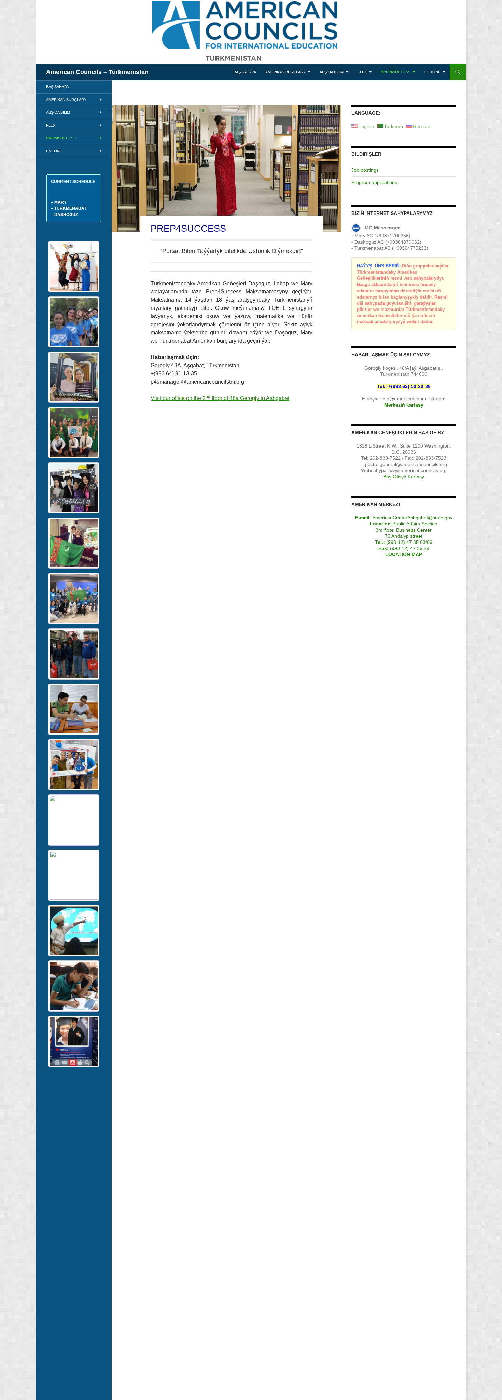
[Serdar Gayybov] (73, 930)
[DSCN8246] (73, 487)
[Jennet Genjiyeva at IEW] (73, 820)
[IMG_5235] (73, 598)
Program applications (374, 182)
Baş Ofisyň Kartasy (403, 476)
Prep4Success (395, 72)
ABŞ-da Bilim (332, 72)
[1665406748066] (73, 764)
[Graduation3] (73, 266)
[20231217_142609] (73, 377)
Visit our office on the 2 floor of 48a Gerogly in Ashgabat (220, 398)
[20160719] (73, 432)
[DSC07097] (73, 709)
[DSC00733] (73, 986)
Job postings (365, 170)
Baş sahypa (245, 72)
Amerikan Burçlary (285, 72)
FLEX (362, 72)
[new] (73, 321)
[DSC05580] (73, 1041)
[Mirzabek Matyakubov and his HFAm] (73, 654)
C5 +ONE (432, 72)
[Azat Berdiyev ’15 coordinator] (73, 543)
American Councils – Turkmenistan (97, 72)
